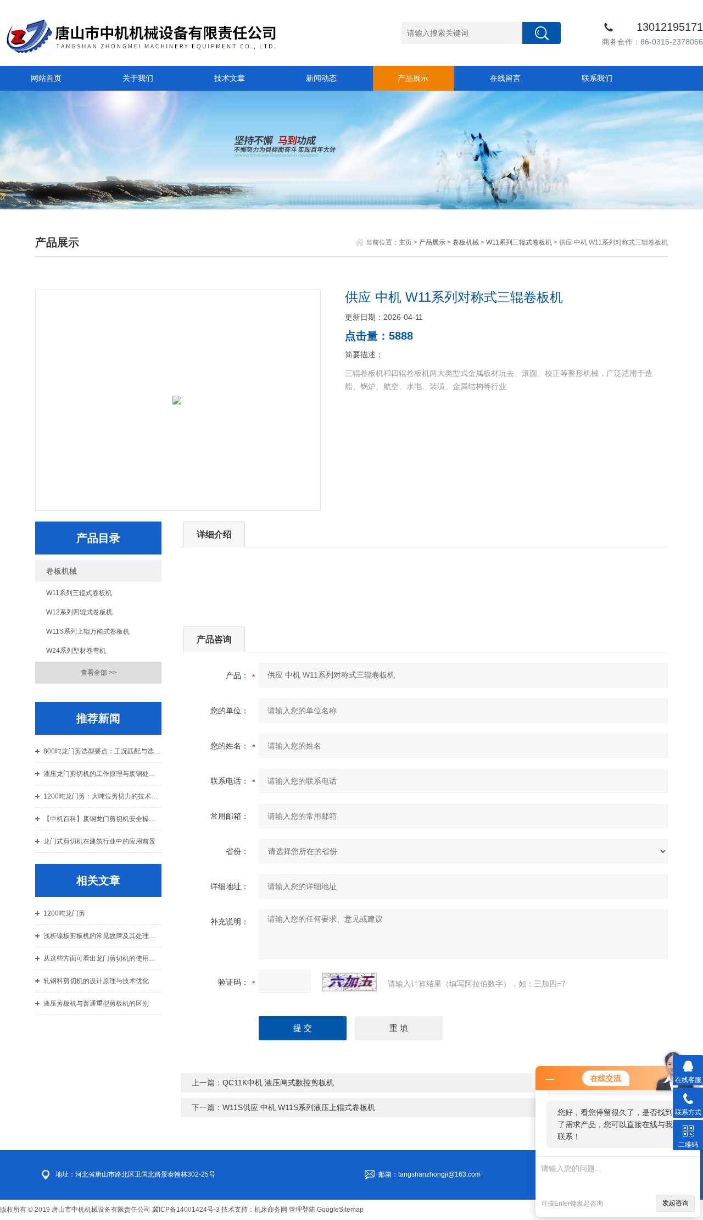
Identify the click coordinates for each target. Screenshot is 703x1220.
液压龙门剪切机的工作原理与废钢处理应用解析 (102, 774)
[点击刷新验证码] (349, 982)
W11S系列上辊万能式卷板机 (88, 631)
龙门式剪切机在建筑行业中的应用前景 (99, 841)
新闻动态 (321, 78)
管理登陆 (302, 1209)
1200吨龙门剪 (64, 913)
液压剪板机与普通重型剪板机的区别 (96, 1003)
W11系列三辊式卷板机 (519, 242)
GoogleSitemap (340, 1209)
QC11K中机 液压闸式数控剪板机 (278, 1082)
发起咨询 (675, 1203)
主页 (405, 242)
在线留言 (505, 78)
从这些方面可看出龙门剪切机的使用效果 (102, 958)
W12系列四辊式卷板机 (79, 612)
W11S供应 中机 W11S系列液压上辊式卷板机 (298, 1107)
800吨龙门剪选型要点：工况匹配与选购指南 (102, 751)
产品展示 (413, 78)
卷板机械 (466, 242)
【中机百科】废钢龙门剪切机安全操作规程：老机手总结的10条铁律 (102, 819)
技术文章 (229, 78)
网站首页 (46, 78)
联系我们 (597, 78)
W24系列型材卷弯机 (76, 651)
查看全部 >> (98, 672)
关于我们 (137, 78)
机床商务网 (270, 1209)
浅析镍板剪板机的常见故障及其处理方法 (102, 936)
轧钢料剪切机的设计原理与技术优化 (96, 981)
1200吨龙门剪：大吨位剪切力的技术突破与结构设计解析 (102, 796)
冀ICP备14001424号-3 (186, 1209)
